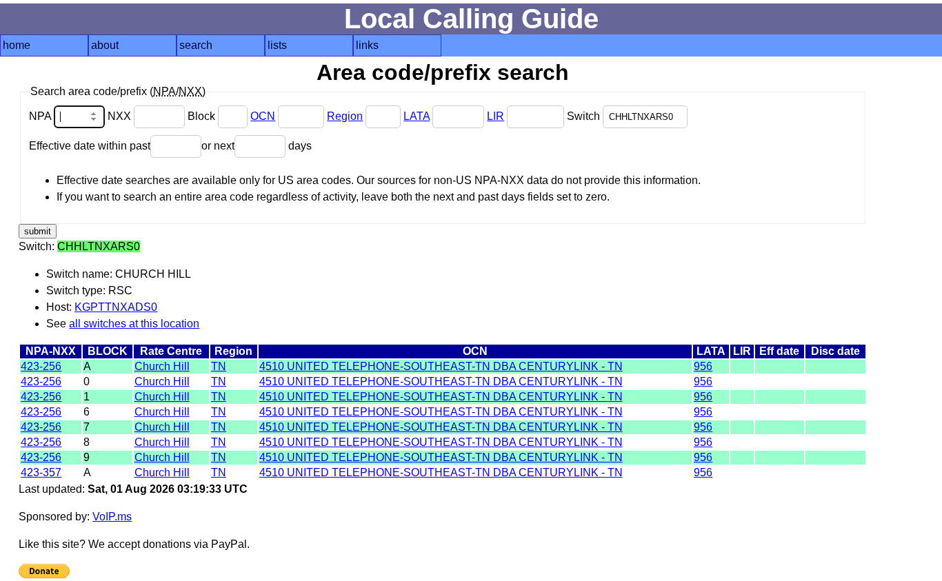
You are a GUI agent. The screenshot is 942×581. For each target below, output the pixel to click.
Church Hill (162, 366)
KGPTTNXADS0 (115, 307)
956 (703, 366)
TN (218, 366)
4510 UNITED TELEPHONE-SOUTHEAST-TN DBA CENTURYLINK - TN (441, 366)
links (367, 45)
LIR (495, 116)
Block (203, 116)
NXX (121, 116)
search (195, 45)
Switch (585, 116)
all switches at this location (134, 323)
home (16, 45)
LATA (416, 116)
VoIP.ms (112, 516)
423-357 (41, 472)
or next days (256, 146)
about (105, 45)
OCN (262, 116)
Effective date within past (89, 146)
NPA (41, 116)
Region (345, 116)
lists (277, 45)
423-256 (41, 366)
